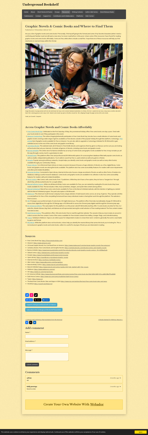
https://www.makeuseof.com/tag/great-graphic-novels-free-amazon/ (87, 245)
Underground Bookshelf (41, 4)
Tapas (29, 218)
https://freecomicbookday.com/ (52, 241)
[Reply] (120, 378)
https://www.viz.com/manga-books (41, 272)
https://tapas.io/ (37, 279)
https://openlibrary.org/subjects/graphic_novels (52, 257)
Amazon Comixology (34, 136)
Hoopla (30, 160)
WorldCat (30, 223)
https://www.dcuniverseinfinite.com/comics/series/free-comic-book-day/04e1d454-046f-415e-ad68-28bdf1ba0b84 (78, 274)
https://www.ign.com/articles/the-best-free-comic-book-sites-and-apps (84, 281)
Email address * (30, 341)
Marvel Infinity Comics (35, 184)
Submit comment (32, 364)
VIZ (28, 201)
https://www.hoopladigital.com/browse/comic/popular (50, 255)
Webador (97, 404)
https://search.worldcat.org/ (43, 284)
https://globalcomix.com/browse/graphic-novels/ (53, 253)
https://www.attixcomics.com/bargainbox (49, 262)
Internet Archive (33, 172)
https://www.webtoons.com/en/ (44, 269)
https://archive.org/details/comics (49, 260)
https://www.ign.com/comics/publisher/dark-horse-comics (59, 276)
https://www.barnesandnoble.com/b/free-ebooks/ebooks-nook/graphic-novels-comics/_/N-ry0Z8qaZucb (72, 250)
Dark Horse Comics (34, 213)
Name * (27, 332)
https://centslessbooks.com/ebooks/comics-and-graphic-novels (86, 248)
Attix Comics (32, 179)
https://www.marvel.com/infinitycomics (55, 265)
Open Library (32, 165)
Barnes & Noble (33, 151)
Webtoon (30, 194)
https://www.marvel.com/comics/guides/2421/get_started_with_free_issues (63, 267)
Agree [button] (140, 432)
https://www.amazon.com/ (42, 243)
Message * (28, 350)
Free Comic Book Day (34, 131)
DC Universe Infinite (34, 206)
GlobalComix (32, 155)
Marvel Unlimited (33, 189)
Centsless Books (33, 146)
